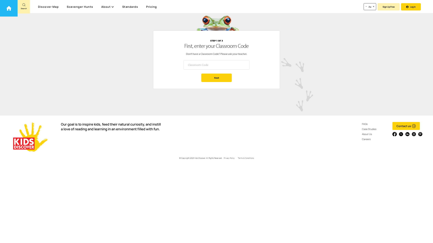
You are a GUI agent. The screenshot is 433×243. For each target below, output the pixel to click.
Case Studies (369, 129)
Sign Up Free (389, 6)
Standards (130, 7)
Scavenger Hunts (80, 7)
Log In (413, 6)
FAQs (365, 124)
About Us (367, 134)
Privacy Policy (229, 158)
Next (216, 77)
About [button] (106, 7)
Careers (366, 139)
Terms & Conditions (246, 158)
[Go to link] (9, 8)
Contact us (403, 126)
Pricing (151, 7)
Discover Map (48, 7)
